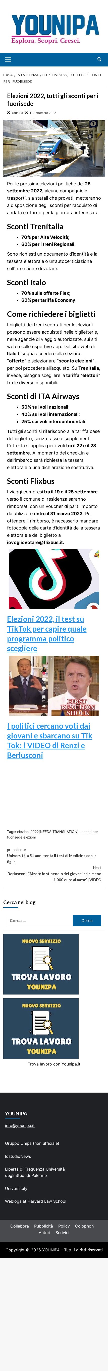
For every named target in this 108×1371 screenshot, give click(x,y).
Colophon (84, 1226)
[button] (14, 59)
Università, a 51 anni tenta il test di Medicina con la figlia (51, 855)
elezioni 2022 (28, 831)
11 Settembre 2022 (43, 113)
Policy (64, 1226)
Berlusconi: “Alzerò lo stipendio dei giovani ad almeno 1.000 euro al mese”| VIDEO (54, 873)
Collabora (19, 1226)
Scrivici (62, 1232)
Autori (44, 1232)
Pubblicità (43, 1226)
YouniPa (17, 113)
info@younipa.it (20, 1125)
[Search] (99, 59)
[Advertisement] (54, 1314)
